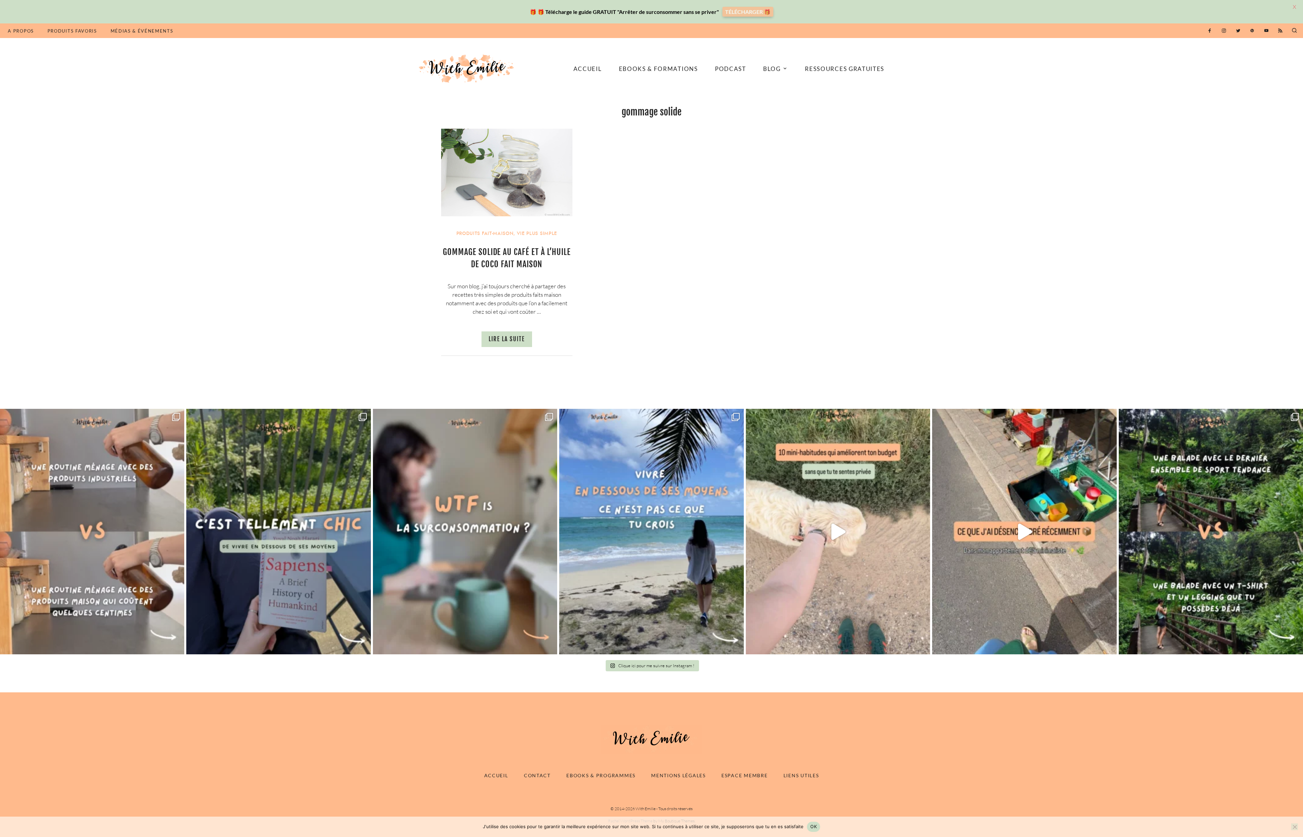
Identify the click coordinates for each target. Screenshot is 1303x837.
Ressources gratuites (844, 68)
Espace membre (744, 775)
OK (813, 826)
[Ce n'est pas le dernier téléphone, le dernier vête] (1211, 531)
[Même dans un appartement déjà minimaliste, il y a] (1024, 531)
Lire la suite (507, 339)
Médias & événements (142, 31)
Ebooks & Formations (658, 68)
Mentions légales (678, 775)
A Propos (21, 31)
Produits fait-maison (485, 233)
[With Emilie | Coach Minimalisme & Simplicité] (467, 68)
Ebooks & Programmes (601, 775)
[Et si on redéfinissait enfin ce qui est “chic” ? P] (278, 531)
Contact (537, 775)
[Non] (1294, 826)
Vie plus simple (537, 233)
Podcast (730, 68)
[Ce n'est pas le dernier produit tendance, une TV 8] (92, 531)
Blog (772, 68)
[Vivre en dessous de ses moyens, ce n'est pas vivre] (651, 531)
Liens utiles (801, 775)
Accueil (587, 68)
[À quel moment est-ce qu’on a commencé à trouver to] (465, 531)
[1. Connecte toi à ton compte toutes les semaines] (838, 531)
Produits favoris (72, 31)
